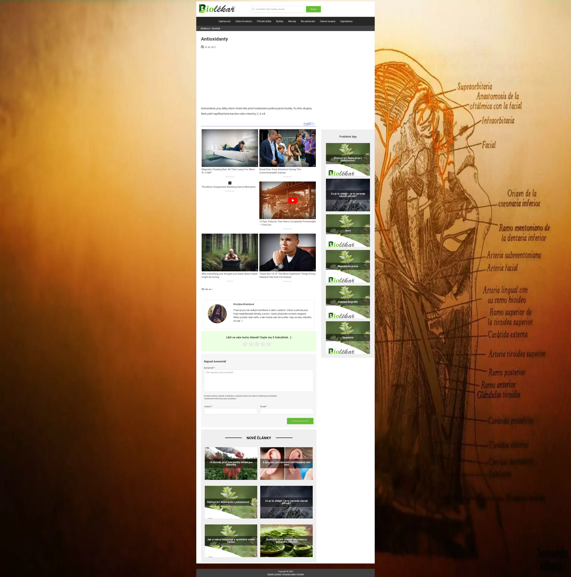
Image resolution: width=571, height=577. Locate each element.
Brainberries (229, 177)
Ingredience (346, 21)
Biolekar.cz (205, 28)
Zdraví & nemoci (243, 21)
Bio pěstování (308, 21)
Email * (263, 406)
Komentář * (209, 368)
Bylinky (279, 21)
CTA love (230, 281)
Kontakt (300, 574)
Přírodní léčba (264, 21)
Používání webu (289, 574)
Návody (292, 21)
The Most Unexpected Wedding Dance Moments (228, 186)
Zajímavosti (224, 21)
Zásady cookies (274, 574)
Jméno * (208, 406)
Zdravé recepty (327, 21)
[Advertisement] (259, 76)
